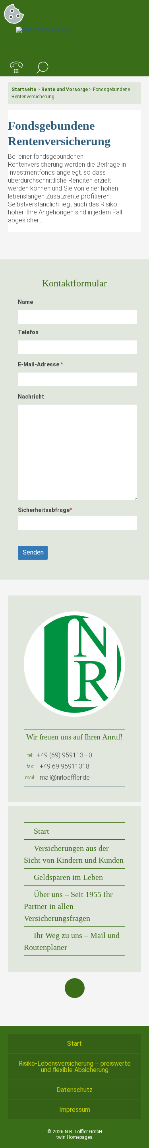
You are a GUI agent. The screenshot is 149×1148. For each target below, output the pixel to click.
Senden (33, 552)
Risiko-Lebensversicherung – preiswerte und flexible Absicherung (75, 1067)
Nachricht (31, 396)
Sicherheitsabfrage (45, 510)
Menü (132, 68)
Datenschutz (74, 1090)
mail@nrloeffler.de (65, 777)
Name (25, 302)
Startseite (24, 89)
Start (41, 831)
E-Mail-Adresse (40, 364)
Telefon (28, 332)
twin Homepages (74, 1137)
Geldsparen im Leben (68, 877)
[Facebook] (75, 988)
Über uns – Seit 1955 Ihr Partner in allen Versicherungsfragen (68, 906)
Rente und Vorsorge (64, 89)
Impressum (74, 1109)
